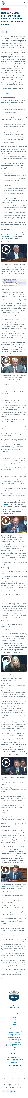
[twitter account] (7, 1091)
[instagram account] (11, 1091)
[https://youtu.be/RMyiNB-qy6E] (14, 766)
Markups (14, 1021)
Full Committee (14, 1009)
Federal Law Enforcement (14, 1042)
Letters (14, 1019)
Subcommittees (14, 1029)
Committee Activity (14, 1014)
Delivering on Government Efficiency (14, 1044)
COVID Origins (14, 1061)
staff (13, 190)
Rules (14, 1010)
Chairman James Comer (14, 1007)
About (14, 1005)
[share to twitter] (3, 32)
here (7, 93)
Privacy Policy (5, 1082)
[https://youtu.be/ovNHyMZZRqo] (14, 873)
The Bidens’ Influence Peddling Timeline (14, 1059)
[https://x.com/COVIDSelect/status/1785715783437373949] (14, 253)
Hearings (14, 1017)
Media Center (14, 1053)
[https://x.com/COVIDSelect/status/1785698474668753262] (14, 524)
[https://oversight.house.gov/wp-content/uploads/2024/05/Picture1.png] (14, 282)
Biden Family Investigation (14, 1057)
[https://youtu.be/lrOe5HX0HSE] (14, 364)
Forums (14, 1024)
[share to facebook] (6, 32)
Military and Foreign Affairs (14, 1041)
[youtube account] (14, 1091)
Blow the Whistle (14, 1069)
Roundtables (14, 1026)
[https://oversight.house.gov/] (2, 2)
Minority (14, 1072)
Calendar (14, 1016)
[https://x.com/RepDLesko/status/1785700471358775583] (14, 663)
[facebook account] (3, 1091)
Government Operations (14, 1037)
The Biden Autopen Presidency (14, 1065)
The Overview (14, 1062)
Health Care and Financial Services (14, 1039)
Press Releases (14, 1056)
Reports (14, 1022)
